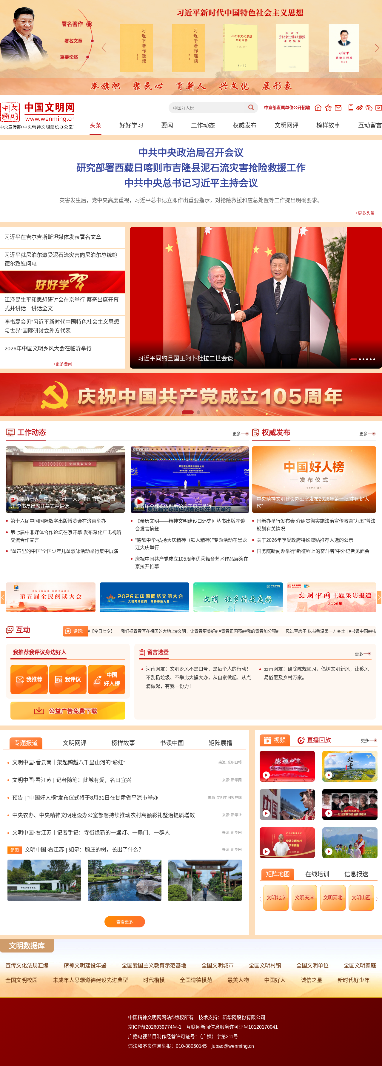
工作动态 (203, 125)
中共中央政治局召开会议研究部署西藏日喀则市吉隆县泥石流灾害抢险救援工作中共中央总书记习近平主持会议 (191, 167)
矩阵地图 (278, 885)
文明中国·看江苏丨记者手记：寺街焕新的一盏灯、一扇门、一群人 (91, 844)
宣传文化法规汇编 (26, 977)
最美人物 (238, 991)
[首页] (318, 108)
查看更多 (124, 932)
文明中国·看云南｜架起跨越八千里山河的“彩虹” (68, 774)
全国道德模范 (196, 991)
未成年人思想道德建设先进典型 (90, 991)
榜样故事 (328, 125)
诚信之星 (311, 991)
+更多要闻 (62, 363)
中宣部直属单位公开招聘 (287, 107)
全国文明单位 (312, 977)
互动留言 (370, 125)
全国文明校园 (21, 991)
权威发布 (245, 125)
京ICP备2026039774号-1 (154, 1038)
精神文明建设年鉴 (85, 977)
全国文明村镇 (265, 977)
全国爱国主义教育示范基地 (154, 977)
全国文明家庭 (360, 977)
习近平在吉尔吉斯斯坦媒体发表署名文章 (52, 237)
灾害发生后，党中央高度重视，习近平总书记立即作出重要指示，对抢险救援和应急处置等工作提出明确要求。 (191, 200)
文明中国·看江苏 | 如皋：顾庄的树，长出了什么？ (84, 861)
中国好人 (275, 991)
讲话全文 (42, 309)
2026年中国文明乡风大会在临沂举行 (48, 349)
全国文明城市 (217, 977)
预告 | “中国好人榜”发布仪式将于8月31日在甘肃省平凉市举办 (219, 358)
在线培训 (317, 885)
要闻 (167, 125)
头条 (95, 125)
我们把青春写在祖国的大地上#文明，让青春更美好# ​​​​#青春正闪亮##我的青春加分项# (163, 631)
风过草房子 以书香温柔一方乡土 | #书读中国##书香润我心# (304, 631)
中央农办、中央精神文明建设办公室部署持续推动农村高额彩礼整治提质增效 (103, 826)
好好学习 (131, 125)
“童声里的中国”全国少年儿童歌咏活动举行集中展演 (64, 551)
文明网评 (286, 125)
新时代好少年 (354, 991)
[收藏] (328, 107)
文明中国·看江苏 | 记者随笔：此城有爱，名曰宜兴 (71, 791)
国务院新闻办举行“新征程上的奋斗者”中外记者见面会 (313, 551)
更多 (236, 433)
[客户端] (351, 107)
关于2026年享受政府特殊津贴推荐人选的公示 (305, 540)
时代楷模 (154, 991)
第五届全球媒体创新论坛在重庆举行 (173, 506)
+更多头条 (365, 213)
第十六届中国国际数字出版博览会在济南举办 (58, 521)
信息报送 (356, 885)
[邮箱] (338, 108)
